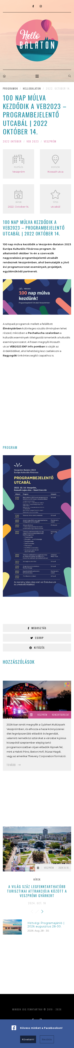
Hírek (37, 879)
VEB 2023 (33, 141)
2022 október (12, 141)
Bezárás (47, 1039)
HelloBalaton (32, 88)
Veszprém (50, 141)
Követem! (28, 1039)
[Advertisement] (37, 404)
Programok (10, 88)
